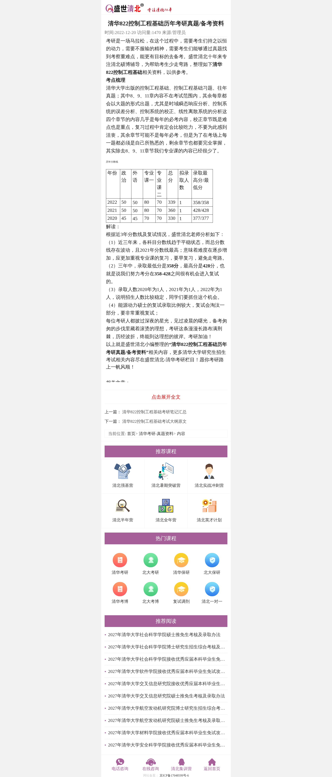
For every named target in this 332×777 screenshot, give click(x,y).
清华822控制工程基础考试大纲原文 (154, 421)
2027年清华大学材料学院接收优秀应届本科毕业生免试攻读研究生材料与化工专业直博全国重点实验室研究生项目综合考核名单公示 (167, 732)
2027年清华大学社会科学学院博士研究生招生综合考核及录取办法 (167, 646)
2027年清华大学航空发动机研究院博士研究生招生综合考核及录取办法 (167, 708)
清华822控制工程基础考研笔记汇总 (154, 412)
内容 (181, 433)
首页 (131, 433)
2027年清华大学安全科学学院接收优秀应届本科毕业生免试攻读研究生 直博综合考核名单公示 (167, 744)
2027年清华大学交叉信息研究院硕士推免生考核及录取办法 (166, 695)
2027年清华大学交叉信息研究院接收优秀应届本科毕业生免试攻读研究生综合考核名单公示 (167, 683)
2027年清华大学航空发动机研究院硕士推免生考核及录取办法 (167, 720)
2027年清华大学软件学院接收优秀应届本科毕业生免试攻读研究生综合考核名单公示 (167, 671)
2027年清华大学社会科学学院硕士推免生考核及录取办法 (164, 634)
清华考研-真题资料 (156, 433)
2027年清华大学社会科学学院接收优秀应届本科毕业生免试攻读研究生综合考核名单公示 (167, 659)
